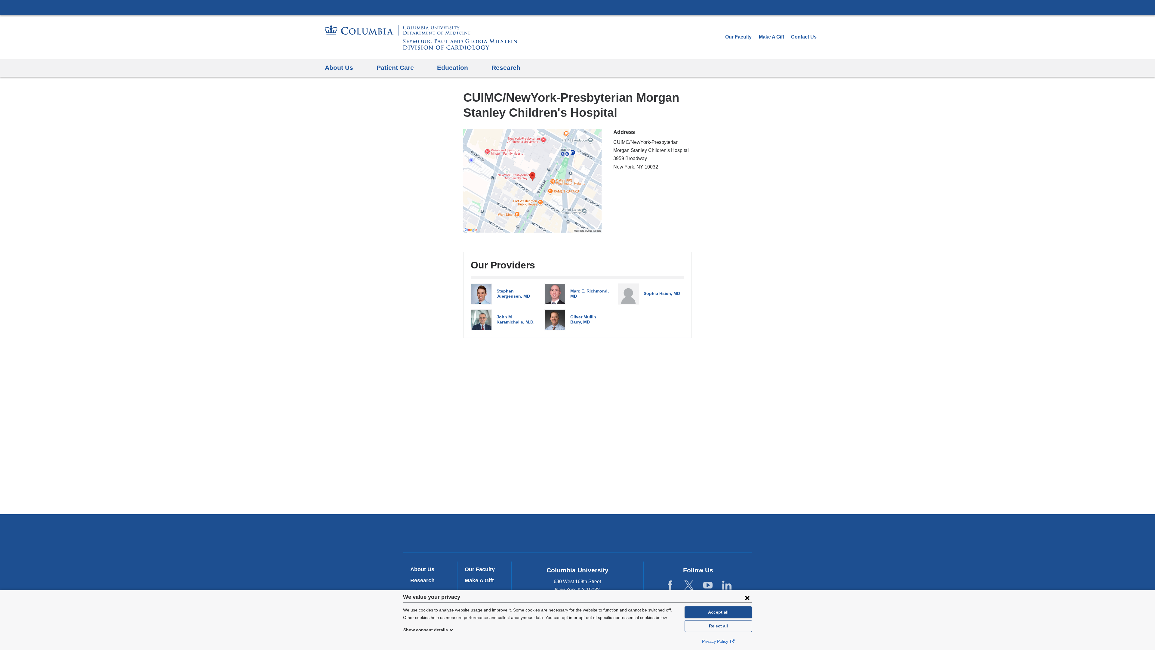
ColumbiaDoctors (664, 533)
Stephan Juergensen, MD (513, 294)
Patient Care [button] (395, 67)
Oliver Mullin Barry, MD (583, 319)
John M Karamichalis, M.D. (515, 319)
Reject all (718, 626)
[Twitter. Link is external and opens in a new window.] (689, 585)
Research (422, 580)
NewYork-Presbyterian (577, 534)
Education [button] (452, 67)
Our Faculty (738, 36)
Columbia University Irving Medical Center (577, 7)
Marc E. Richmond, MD (589, 294)
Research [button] (505, 67)
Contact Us (804, 36)
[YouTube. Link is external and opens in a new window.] (708, 585)
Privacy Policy (715, 641)
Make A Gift (771, 36)
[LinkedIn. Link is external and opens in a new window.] (727, 585)
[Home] (421, 37)
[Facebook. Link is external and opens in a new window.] (670, 585)
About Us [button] (339, 67)
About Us (422, 569)
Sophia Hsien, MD (662, 293)
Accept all (718, 612)
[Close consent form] (747, 597)
